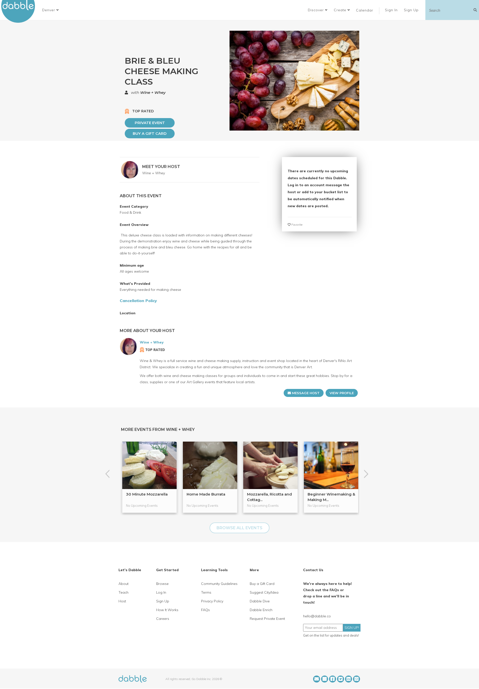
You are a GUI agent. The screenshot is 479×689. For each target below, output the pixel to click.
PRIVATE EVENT (150, 122)
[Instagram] (324, 679)
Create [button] (341, 10)
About (123, 583)
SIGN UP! (352, 627)
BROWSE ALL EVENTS (239, 527)
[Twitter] (340, 679)
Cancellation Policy (138, 300)
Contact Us (313, 570)
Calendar (364, 10)
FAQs (205, 610)
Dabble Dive (260, 601)
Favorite (296, 224)
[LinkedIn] (348, 679)
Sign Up (412, 10)
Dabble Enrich (261, 610)
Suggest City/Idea (264, 592)
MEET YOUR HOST (161, 166)
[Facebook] (332, 679)
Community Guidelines (219, 583)
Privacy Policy (212, 601)
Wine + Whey (153, 92)
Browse (162, 583)
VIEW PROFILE (342, 393)
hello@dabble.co (317, 616)
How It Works (167, 610)
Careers (162, 618)
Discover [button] (316, 10)
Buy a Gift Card (150, 133)
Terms (206, 592)
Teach (123, 592)
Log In (161, 592)
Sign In (392, 10)
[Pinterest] (356, 679)
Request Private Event (267, 618)
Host (122, 601)
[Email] (316, 679)
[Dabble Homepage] (20, 11)
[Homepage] (133, 679)
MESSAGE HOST (305, 393)
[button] (50, 10)
